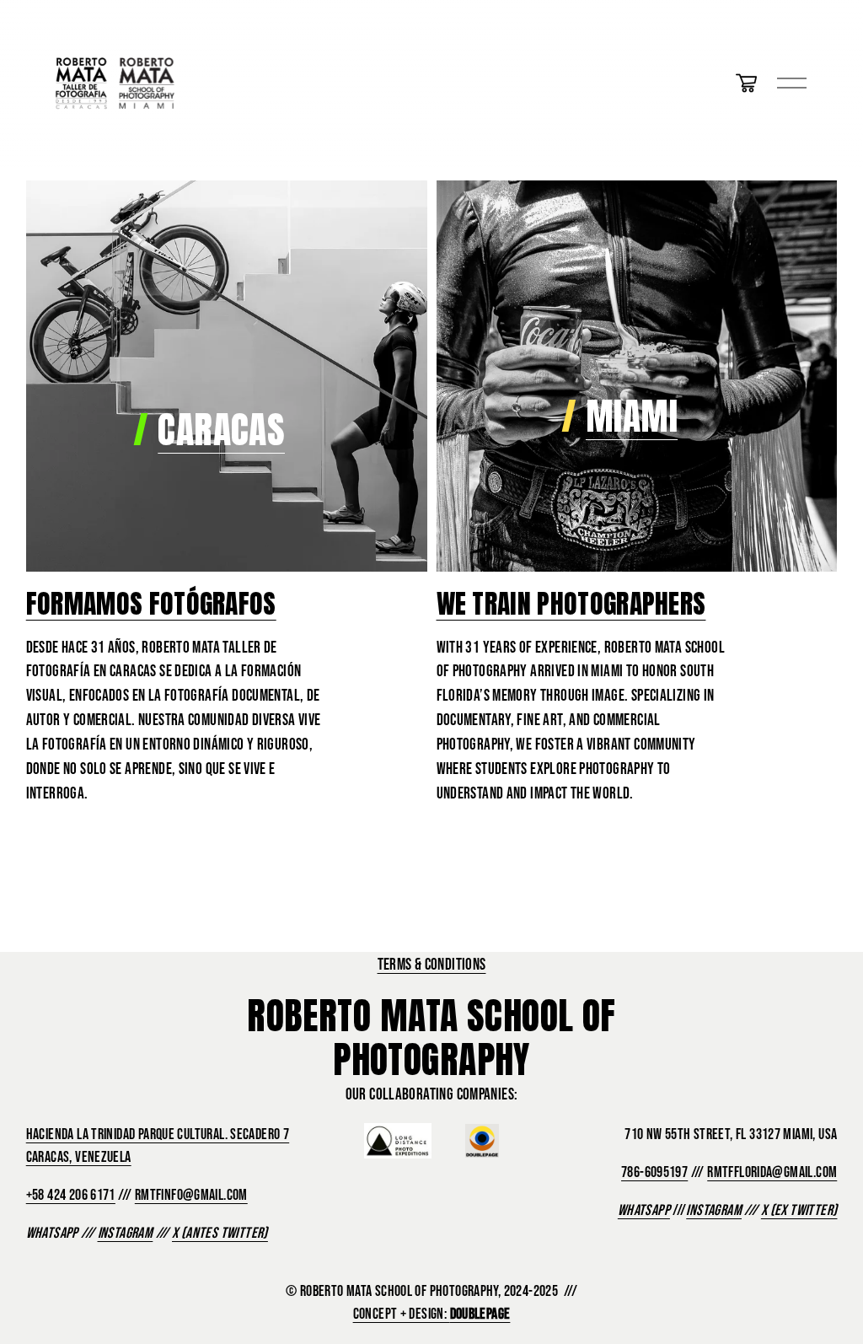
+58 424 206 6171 (70, 1194)
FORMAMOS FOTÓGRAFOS (151, 603)
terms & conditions (432, 963)
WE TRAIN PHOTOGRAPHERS (571, 603)
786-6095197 (654, 1172)
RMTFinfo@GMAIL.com (191, 1194)
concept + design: (432, 1313)
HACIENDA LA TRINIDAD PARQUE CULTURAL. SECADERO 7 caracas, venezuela (157, 1145)
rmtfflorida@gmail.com (772, 1172)
